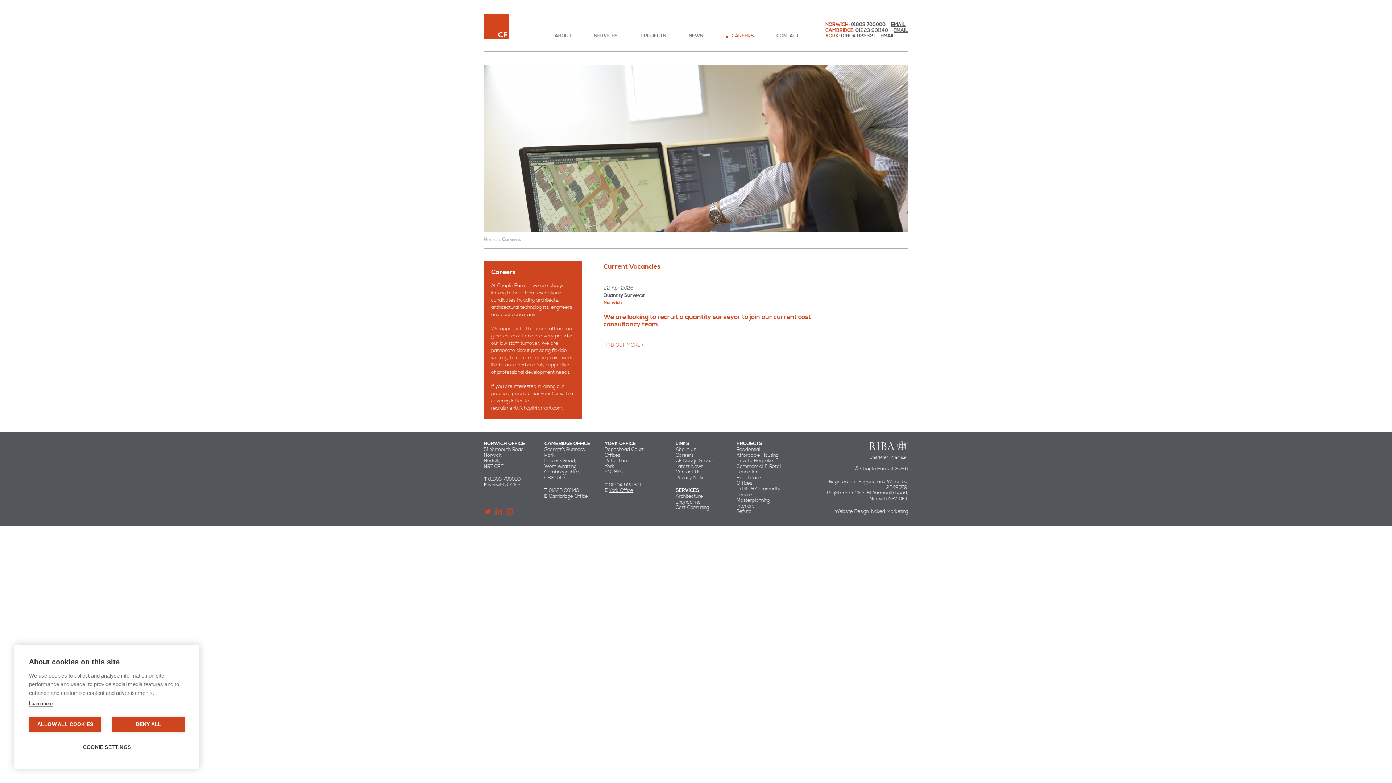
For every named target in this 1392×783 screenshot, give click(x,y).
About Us (686, 449)
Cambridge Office (568, 496)
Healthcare (749, 478)
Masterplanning (753, 500)
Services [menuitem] (606, 36)
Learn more (41, 703)
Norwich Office (504, 485)
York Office (621, 490)
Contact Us (688, 472)
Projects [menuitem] (653, 36)
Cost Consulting (692, 507)
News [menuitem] (696, 36)
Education (747, 472)
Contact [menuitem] (787, 36)
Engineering (688, 502)
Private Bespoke (755, 461)
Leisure (744, 495)
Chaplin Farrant (496, 26)
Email (898, 25)
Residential (748, 449)
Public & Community (758, 489)
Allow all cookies (65, 724)
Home (490, 240)
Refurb (744, 511)
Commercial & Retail (759, 466)
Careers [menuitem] (743, 36)
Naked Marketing (889, 511)
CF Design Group (694, 461)
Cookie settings (107, 747)
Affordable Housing (757, 455)
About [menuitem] (563, 36)
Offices (744, 483)
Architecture (689, 496)
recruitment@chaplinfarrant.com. (527, 408)
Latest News (689, 466)
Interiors (745, 506)
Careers (684, 455)
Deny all (149, 724)
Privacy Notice (692, 478)
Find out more (622, 345)
